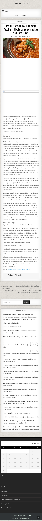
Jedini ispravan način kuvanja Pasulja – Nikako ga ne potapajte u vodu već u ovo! (21, 29)
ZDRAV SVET (21, 3)
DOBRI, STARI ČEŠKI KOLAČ (12, 327)
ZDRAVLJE (24, 15)
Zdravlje (15, 36)
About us (4, 491)
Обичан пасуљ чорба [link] (9, 222)
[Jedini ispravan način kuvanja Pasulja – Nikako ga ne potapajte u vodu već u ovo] (21, 92)
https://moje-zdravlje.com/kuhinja (19, 269)
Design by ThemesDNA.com (21, 518)
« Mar (3, 476)
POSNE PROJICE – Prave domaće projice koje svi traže (21, 417)
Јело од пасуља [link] (8, 134)
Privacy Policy (5, 504)
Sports (21, 21)
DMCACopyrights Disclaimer (10, 499)
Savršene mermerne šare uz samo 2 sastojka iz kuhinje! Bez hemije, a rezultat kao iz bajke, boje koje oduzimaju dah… (21, 345)
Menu (6, 11)
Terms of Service (6, 508)
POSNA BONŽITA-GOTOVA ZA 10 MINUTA (16, 413)
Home (16, 15)
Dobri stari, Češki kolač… (11, 323)
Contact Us (4, 495)
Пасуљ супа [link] (6, 136)
